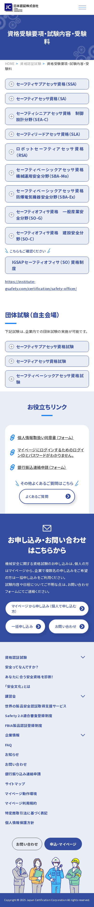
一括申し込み (22, 626)
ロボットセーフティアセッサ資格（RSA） (50, 152)
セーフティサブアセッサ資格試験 (45, 346)
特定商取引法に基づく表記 (26, 812)
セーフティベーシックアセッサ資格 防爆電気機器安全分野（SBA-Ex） (52, 194)
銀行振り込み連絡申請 (23, 773)
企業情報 (12, 734)
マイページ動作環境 (21, 793)
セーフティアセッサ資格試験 (41, 361)
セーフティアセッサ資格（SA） (41, 98)
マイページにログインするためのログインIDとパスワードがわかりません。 (51, 452)
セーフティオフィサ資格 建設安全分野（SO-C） (50, 236)
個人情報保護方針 (19, 822)
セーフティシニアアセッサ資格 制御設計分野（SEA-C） (50, 116)
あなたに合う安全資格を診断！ (29, 676)
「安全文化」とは (17, 686)
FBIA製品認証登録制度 (23, 725)
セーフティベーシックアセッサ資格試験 (50, 379)
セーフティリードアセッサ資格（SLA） (48, 134)
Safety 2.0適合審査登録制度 (28, 715)
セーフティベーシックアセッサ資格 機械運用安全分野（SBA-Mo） (52, 173)
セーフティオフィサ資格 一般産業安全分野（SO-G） (50, 215)
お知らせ (12, 754)
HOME (10, 63)
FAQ (8, 744)
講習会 (10, 696)
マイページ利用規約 (21, 803)
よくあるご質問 (37, 496)
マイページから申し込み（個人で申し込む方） (44, 608)
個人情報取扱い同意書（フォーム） (46, 437)
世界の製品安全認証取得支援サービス (36, 705)
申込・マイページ (63, 844)
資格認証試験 (30, 63)
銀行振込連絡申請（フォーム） (42, 467)
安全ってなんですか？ (22, 666)
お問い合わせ (65, 626)
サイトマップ (15, 783)
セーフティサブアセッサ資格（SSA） (46, 84)
